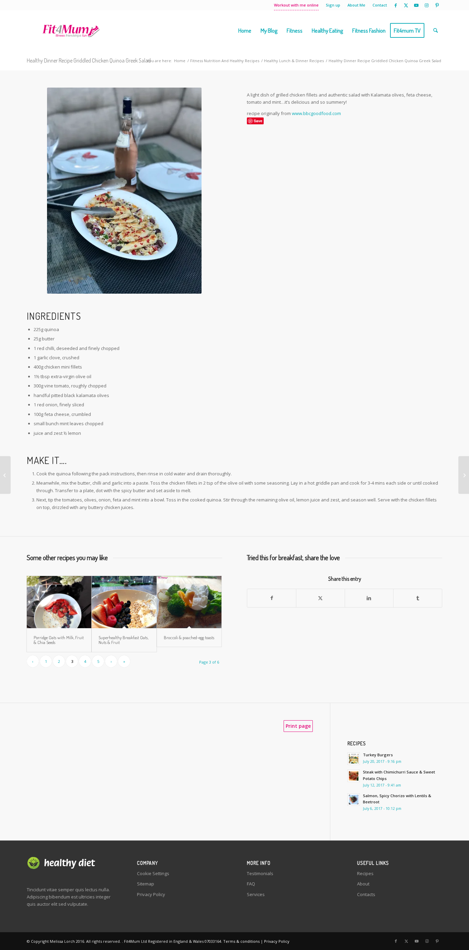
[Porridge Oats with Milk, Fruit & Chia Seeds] (59, 602)
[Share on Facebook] (271, 598)
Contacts (366, 894)
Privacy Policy (151, 894)
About (363, 884)
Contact (380, 5)
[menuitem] (296, 5)
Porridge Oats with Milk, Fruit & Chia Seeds (59, 640)
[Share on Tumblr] (417, 598)
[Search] (435, 30)
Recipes (365, 873)
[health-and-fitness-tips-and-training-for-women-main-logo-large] (71, 30)
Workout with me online (296, 5)
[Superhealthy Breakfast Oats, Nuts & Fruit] (124, 602)
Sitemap (145, 884)
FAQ (251, 884)
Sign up (333, 5)
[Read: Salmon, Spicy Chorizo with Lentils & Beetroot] (353, 799)
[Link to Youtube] (416, 5)
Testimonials (260, 873)
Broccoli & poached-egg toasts (189, 637)
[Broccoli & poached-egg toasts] (189, 602)
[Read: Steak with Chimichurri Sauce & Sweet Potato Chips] (353, 776)
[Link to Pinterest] (437, 5)
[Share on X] (320, 598)
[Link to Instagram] (427, 5)
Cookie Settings (153, 873)
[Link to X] (406, 5)
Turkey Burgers (378, 754)
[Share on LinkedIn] (369, 598)
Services (256, 894)
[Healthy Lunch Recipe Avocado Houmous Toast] (5, 475)
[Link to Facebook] (396, 5)
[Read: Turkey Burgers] (353, 759)
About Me (356, 5)
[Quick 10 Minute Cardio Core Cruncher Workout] (463, 475)
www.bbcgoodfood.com (316, 113)
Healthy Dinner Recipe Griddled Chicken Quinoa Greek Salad (89, 60)
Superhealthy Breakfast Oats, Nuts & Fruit (123, 640)
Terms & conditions (241, 941)
